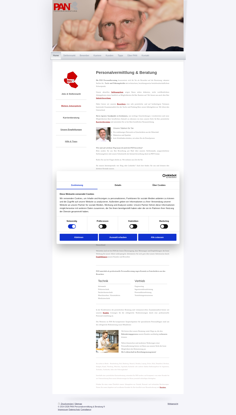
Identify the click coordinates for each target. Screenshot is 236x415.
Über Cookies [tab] (159, 185)
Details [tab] (118, 185)
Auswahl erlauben (118, 237)
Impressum (63, 409)
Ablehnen (78, 237)
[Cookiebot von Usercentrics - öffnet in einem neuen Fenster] (164, 176)
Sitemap (78, 404)
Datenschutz (74, 409)
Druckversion (66, 404)
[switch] (103, 226)
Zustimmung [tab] (77, 185)
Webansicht (173, 404)
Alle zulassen (157, 237)
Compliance (86, 409)
